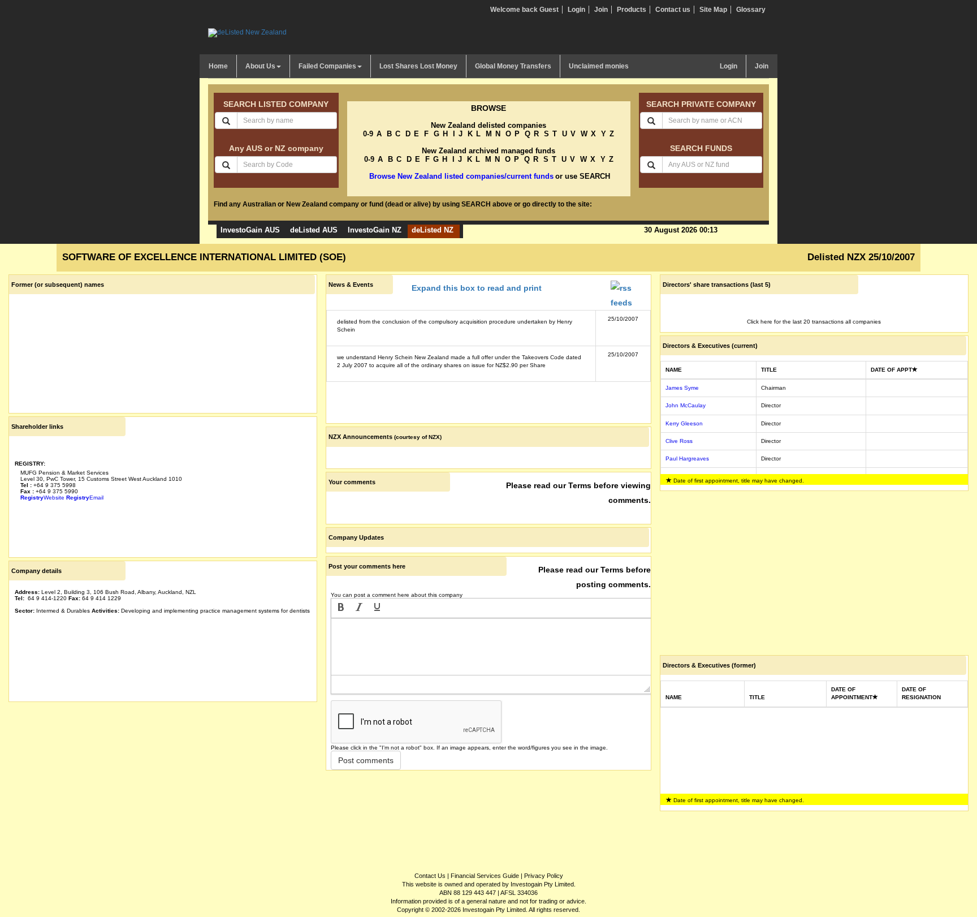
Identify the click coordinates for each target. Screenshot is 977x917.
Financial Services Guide (485, 875)
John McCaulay (685, 405)
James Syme (682, 388)
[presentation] (341, 608)
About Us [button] (260, 66)
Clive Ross (679, 441)
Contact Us (430, 875)
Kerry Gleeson (684, 423)
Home (218, 66)
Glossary (751, 10)
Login (576, 10)
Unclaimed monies (599, 66)
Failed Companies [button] (327, 66)
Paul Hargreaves (687, 458)
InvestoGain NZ (374, 230)
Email (84, 497)
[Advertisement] (162, 784)
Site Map (713, 10)
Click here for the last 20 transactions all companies (814, 321)
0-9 (368, 134)
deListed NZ (432, 230)
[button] (340, 608)
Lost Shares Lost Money (418, 66)
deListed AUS (314, 230)
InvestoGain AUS (250, 230)
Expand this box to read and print (477, 287)
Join (601, 10)
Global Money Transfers (513, 66)
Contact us (672, 10)
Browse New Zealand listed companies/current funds (461, 176)
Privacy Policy (543, 875)
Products (631, 10)
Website (42, 497)
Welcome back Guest (524, 10)
